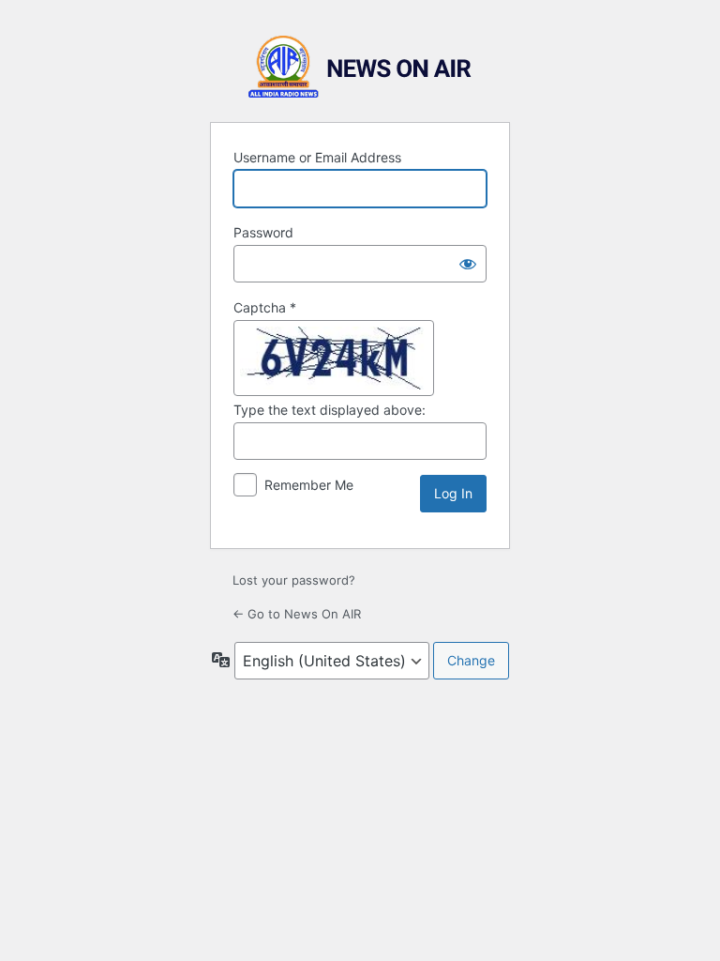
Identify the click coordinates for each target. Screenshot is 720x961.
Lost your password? (293, 579)
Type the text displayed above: (329, 410)
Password (263, 232)
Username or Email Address (317, 157)
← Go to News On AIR (296, 613)
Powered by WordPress (360, 67)
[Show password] (468, 263)
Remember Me (308, 485)
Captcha (264, 307)
